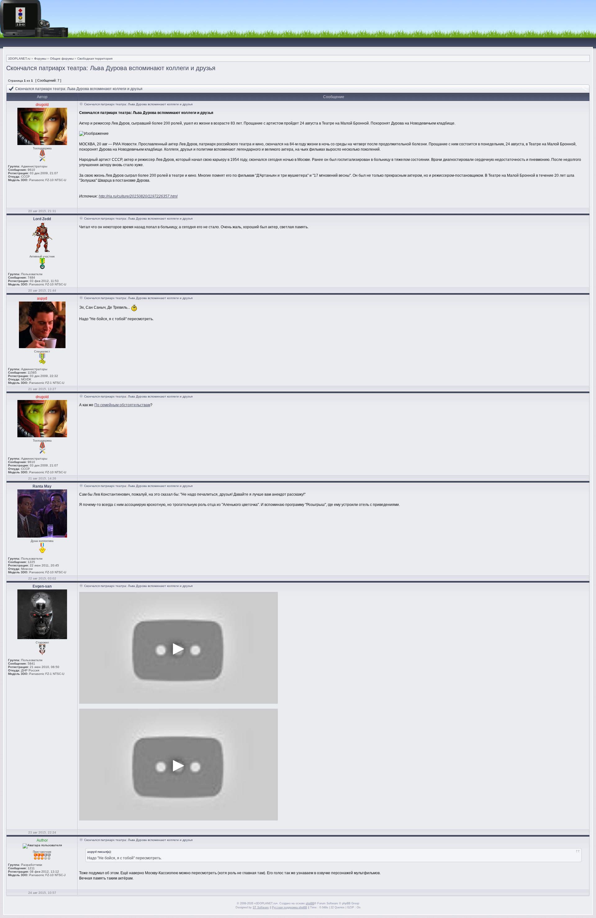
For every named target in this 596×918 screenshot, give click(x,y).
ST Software (261, 907)
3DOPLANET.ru (19, 58)
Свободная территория (94, 58)
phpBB (310, 903)
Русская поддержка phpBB (289, 907)
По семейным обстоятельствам (122, 405)
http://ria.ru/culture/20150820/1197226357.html (138, 196)
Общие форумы (62, 58)
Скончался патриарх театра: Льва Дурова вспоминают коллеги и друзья (110, 68)
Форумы (40, 58)
